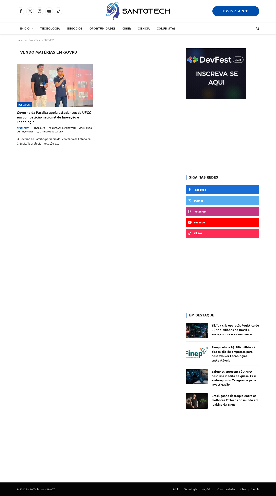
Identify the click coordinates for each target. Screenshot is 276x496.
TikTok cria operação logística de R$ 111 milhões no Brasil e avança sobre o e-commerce (235, 329)
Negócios (75, 28)
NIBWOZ (50, 489)
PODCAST (235, 11)
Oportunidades (103, 28)
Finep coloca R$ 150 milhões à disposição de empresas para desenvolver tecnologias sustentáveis (233, 353)
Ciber (126, 28)
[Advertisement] (222, 137)
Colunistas (166, 28)
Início (176, 489)
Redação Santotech (64, 127)
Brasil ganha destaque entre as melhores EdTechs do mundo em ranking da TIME (235, 400)
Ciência (144, 28)
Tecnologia (50, 28)
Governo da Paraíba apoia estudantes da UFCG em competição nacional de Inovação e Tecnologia (54, 117)
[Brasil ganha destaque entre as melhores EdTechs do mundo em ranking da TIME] (197, 401)
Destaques (24, 104)
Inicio (25, 28)
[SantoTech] (138, 11)
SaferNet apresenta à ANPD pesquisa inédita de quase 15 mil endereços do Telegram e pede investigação (235, 377)
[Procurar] (257, 28)
